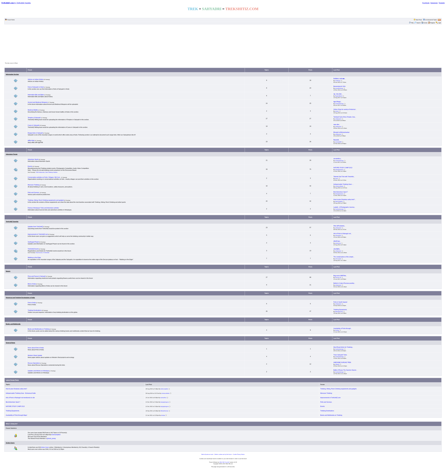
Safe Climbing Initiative (51, 172)
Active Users (10, 443)
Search (418, 22)
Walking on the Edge (34, 257)
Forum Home (11, 19)
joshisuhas (338, 243)
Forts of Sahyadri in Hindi (36, 87)
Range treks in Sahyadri (35, 133)
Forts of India (32, 302)
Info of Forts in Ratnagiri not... (342, 233)
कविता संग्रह (31, 140)
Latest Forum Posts (12, 380)
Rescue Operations (34, 363)
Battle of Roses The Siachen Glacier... (345, 370)
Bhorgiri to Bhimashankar (341, 132)
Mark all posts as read (207, 454)
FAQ (412, 22)
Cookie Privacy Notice (239, 454)
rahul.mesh (338, 258)
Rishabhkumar (339, 311)
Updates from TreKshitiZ (35, 226)
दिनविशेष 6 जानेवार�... (339, 79)
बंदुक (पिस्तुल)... (337, 102)
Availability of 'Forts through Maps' (16, 415)
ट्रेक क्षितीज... (337, 249)
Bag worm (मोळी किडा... (340, 275)
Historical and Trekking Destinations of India (20, 297)
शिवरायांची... (336, 140)
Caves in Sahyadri (33, 125)
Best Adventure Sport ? (340, 192)
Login (439, 22)
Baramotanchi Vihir (339, 86)
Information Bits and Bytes (36, 95)
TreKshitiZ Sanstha (12, 221)
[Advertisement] (223, 43)
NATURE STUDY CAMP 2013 (342, 167)
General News (10, 343)
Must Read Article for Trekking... (343, 347)
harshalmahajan (339, 103)
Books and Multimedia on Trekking (39, 329)
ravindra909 (338, 142)
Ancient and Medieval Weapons (38, 102)
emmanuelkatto (339, 186)
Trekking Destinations (34, 310)
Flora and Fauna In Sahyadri (37, 276)
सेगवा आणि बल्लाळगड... (339, 226)
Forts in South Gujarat (340, 302)
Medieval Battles (33, 110)
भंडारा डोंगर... (336, 124)
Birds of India (32, 284)
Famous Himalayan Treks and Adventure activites (43, 208)
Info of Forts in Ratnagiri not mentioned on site (20, 397)
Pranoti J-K (338, 277)
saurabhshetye (339, 88)
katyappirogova (339, 169)
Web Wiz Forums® (224, 462)
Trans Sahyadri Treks (340, 355)
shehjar (337, 330)
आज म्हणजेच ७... (337, 159)
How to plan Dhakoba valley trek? (16, 389)
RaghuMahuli (338, 96)
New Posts (419, 19)
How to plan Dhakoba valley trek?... (344, 199)
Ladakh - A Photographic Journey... (344, 207)
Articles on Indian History (35, 79)
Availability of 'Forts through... (342, 328)
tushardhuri (338, 235)
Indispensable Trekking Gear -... (343, 184)
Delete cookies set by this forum (223, 454)
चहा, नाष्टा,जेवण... (338, 94)
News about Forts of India (36, 348)
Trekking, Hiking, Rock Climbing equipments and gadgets (46, 200)
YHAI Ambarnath (40, 172)
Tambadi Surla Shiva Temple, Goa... (344, 117)
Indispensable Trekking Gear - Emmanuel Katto (21, 393)
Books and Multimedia (13, 324)
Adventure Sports (33, 159)
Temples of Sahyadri (34, 117)
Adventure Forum (11, 154)
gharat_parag (51, 438)
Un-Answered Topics (431, 19)
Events (425, 22)
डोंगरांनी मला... (337, 241)
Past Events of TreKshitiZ (42, 252)
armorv (337, 111)
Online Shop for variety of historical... (344, 109)
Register (432, 22)
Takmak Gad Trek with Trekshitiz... (344, 176)
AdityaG (337, 364)
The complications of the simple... (343, 257)
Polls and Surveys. (33, 192)
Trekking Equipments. (340, 309)
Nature (8, 271)
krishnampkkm (339, 201)
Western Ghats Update (35, 355)
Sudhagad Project (33, 242)
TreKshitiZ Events (33, 249)
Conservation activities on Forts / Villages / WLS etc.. (44, 177)
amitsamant (338, 119)
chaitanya (337, 80)
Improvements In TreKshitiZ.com (38, 234)
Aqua (336, 178)
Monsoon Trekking (34, 185)
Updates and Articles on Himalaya (38, 371)
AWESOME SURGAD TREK (342, 362)
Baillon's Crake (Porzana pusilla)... (344, 283)
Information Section (12, 74)
